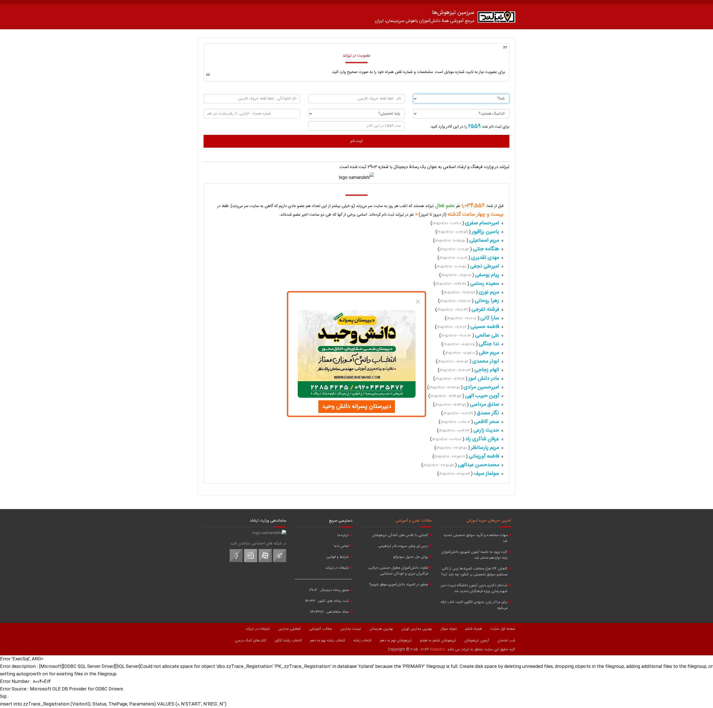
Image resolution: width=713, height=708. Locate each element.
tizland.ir (437, 649)
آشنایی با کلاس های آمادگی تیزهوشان (400, 535)
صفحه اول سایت (502, 629)
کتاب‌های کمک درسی (250, 641)
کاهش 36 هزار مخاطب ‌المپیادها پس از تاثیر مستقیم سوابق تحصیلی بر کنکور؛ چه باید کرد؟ (474, 572)
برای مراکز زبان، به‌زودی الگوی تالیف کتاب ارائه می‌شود (474, 605)
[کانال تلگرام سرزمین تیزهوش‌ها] (279, 561)
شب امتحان (506, 641)
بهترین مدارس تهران (416, 629)
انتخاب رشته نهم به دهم (327, 641)
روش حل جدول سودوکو (410, 557)
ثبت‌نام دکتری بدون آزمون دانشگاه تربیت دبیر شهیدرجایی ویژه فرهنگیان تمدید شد (474, 588)
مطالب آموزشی (320, 629)
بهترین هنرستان (381, 629)
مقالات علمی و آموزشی (413, 520)
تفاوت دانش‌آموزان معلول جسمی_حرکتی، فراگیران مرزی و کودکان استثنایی (398, 571)
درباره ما (343, 535)
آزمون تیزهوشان (476, 641)
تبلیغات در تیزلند (337, 568)
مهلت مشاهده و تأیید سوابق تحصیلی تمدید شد (475, 538)
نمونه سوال (448, 629)
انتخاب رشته (362, 641)
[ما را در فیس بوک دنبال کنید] (236, 561)
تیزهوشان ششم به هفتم (438, 641)
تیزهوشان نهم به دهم (396, 641)
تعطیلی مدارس (289, 629)
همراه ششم (473, 629)
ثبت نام (356, 141)
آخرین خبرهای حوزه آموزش (489, 520)
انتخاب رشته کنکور (288, 641)
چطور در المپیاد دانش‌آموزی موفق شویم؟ (398, 585)
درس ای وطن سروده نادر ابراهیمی (403, 546)
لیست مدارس (350, 629)
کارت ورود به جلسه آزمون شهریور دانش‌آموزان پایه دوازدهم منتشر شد (474, 555)
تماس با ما (341, 546)
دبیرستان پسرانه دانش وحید (356, 407)
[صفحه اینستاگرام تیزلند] (250, 561)
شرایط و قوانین (337, 557)
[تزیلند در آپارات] (265, 561)
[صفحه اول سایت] (496, 18)
